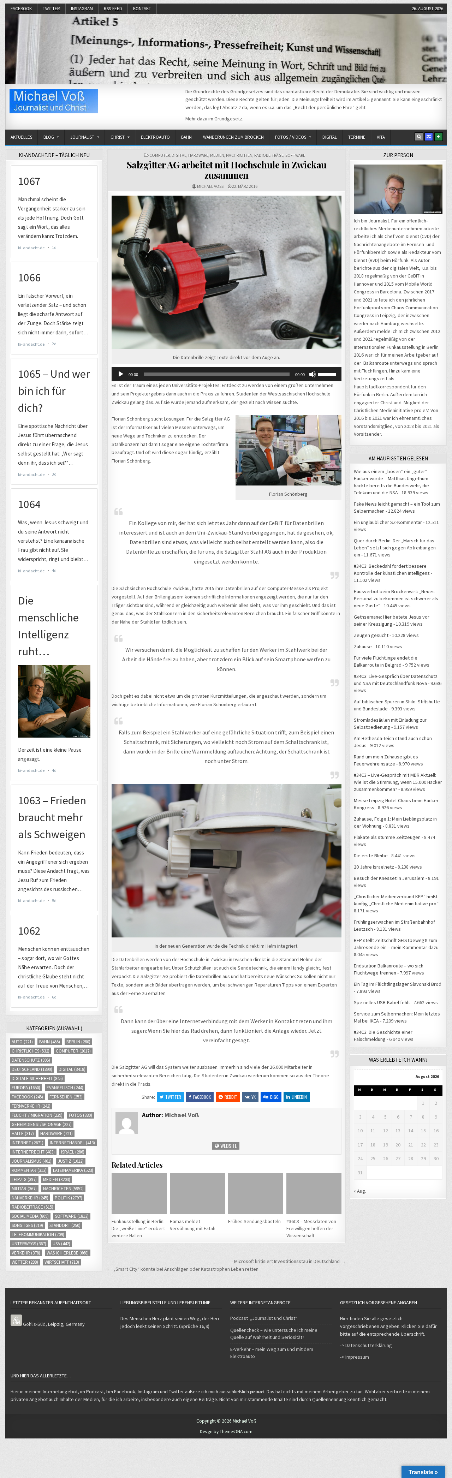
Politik (68, 1198)
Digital (329, 137)
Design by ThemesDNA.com (226, 1432)
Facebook (21, 9)
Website (228, 1145)
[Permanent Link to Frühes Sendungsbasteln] (255, 1193)
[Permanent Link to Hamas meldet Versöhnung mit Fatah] (197, 1193)
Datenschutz (31, 1060)
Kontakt (142, 9)
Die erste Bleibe (371, 855)
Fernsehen (66, 1097)
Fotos (80, 1115)
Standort (65, 1225)
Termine (356, 137)
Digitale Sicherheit (37, 1078)
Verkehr (26, 1253)
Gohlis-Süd (34, 1324)
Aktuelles (21, 137)
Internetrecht (33, 1152)
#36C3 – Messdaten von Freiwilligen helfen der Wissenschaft (311, 1228)
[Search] (419, 136)
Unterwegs (29, 1244)
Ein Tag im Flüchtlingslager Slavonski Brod (397, 984)
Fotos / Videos (290, 137)
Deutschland (32, 1069)
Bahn (186, 137)
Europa (26, 1088)
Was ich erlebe (68, 1253)
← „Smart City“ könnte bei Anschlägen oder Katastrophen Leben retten (182, 1269)
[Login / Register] (438, 136)
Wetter (25, 1262)
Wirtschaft (61, 1262)
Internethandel (72, 1143)
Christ (118, 137)
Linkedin (299, 1097)
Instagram (82, 9)
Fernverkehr (31, 1106)
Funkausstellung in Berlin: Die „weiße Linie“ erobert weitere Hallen (138, 1228)
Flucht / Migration (37, 1115)
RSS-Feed (113, 9)
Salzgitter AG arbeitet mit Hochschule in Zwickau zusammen (226, 170)
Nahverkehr (30, 1198)
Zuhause (363, 646)
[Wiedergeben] (120, 374)
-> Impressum (354, 1357)
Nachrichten (239, 155)
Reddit (231, 1097)
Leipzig (24, 1179)
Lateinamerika (73, 1170)
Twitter (51, 9)
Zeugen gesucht (371, 635)
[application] (226, 374)
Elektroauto (155, 137)
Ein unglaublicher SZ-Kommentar (388, 522)
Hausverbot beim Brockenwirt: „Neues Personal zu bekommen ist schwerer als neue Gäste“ (396, 598)
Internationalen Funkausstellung (387, 347)
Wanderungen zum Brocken (233, 137)
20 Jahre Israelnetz (374, 867)
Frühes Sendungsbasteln (254, 1221)
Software (295, 155)
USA (61, 1244)
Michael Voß (210, 186)
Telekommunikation (38, 1235)
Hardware (198, 155)
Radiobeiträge (269, 155)
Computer (159, 155)
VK (253, 1097)
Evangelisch (65, 1088)
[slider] (328, 373)
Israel (72, 1152)
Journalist (82, 137)
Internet (27, 1143)
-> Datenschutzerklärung (366, 1345)
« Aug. (360, 1191)
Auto (22, 1042)
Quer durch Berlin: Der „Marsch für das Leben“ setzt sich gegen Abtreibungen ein (395, 547)
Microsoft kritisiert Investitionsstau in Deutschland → (290, 1261)
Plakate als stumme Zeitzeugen (387, 837)
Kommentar (29, 1170)
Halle (23, 1134)
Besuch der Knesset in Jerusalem (389, 878)
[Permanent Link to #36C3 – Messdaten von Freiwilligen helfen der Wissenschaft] (313, 1193)
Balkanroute (376, 363)
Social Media (30, 1216)
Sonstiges (27, 1225)
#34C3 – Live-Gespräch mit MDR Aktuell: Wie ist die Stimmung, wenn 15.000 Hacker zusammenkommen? (398, 782)
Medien (217, 155)
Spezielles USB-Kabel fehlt (382, 1002)
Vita (381, 137)
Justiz (71, 1161)
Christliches (30, 1051)
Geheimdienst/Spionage (42, 1124)
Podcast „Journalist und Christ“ (263, 1318)
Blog (48, 137)
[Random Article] (428, 136)
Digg (274, 1097)
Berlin (78, 1042)
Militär (24, 1189)
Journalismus (32, 1161)
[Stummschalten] (312, 374)
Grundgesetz (228, 118)
